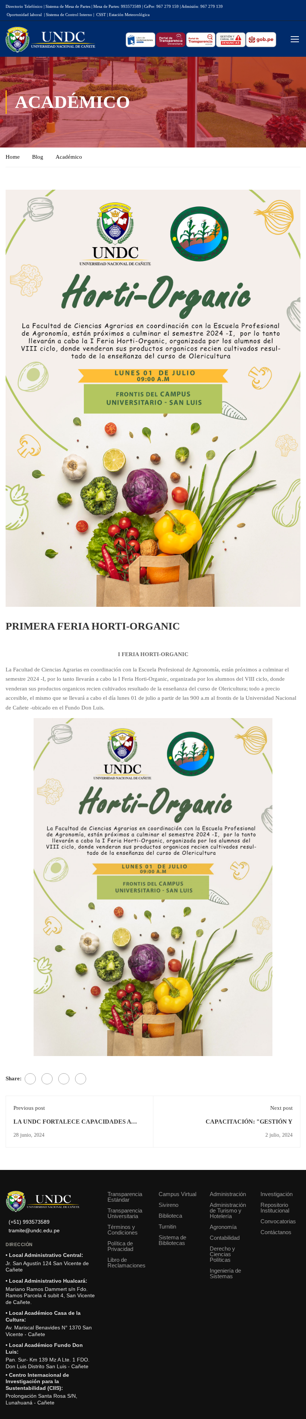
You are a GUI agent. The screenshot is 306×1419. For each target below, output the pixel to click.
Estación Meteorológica (129, 14)
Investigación (276, 1194)
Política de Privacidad (120, 1246)
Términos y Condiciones (122, 1230)
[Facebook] (30, 1078)
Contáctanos (275, 1232)
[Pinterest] (63, 1078)
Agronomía (223, 1227)
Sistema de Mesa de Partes (68, 6)
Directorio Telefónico (24, 6)
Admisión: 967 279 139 (202, 6)
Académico (69, 157)
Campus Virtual (177, 1194)
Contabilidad (225, 1238)
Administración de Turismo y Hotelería (228, 1210)
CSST (101, 14)
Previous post (29, 1108)
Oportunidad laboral (24, 14)
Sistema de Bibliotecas (172, 1240)
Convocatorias (278, 1221)
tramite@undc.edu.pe (34, 1230)
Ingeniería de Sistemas (225, 1273)
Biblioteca (170, 1215)
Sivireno (168, 1205)
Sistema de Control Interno (69, 14)
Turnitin (167, 1226)
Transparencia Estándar (124, 1197)
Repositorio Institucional (274, 1208)
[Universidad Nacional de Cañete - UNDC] (50, 40)
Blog (37, 157)
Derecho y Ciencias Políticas (222, 1254)
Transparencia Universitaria (124, 1213)
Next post (281, 1108)
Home (13, 157)
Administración (228, 1194)
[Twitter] (47, 1078)
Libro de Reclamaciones (126, 1263)
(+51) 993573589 (29, 1222)
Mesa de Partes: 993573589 (117, 6)
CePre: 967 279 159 (161, 6)
